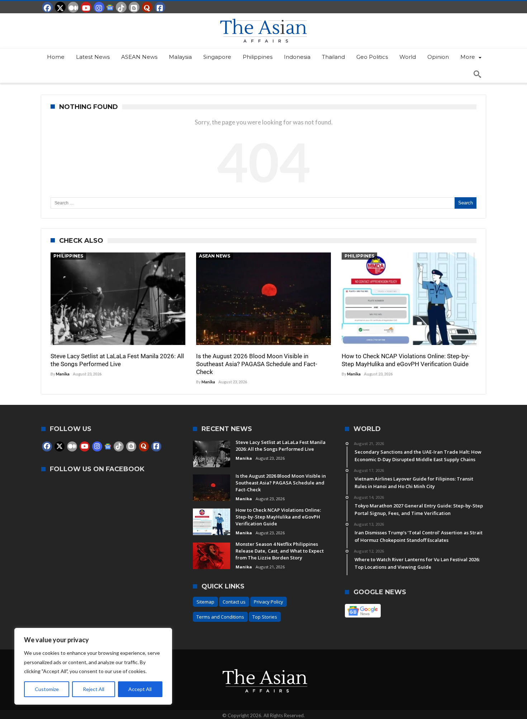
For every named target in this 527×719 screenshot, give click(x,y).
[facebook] (47, 7)
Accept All (140, 689)
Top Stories (264, 617)
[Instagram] (99, 7)
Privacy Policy (268, 602)
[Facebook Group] (160, 7)
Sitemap (205, 602)
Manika (63, 374)
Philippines (68, 256)
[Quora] (147, 7)
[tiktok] (121, 7)
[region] (93, 666)
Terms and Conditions (220, 617)
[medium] (73, 7)
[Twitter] (60, 7)
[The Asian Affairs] (263, 16)
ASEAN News (214, 256)
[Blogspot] (134, 7)
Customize (47, 689)
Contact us (234, 602)
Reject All (93, 689)
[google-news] (110, 7)
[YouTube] (86, 7)
